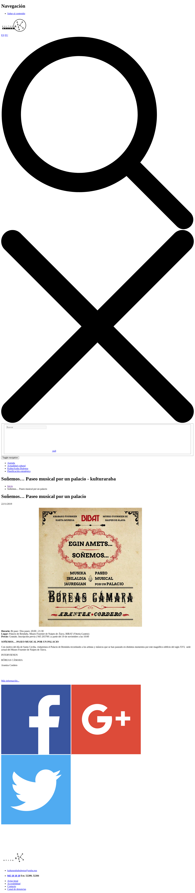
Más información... (10, 680)
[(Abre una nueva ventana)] (36, 753)
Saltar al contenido (16, 13)
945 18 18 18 (13, 875)
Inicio (10, 486)
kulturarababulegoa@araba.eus (22, 870)
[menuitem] (11, 463)
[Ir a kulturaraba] (14, 32)
